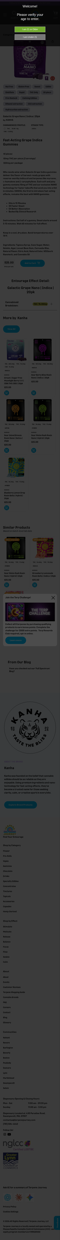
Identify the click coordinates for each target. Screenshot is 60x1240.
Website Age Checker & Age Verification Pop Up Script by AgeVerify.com (56, 1239)
